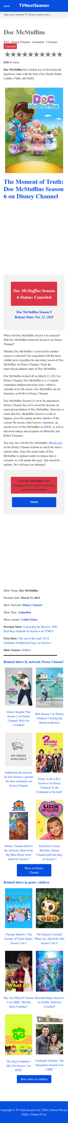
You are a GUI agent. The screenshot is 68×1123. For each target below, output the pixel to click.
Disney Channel (32, 605)
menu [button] (7, 6)
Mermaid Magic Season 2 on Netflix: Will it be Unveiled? (49, 1002)
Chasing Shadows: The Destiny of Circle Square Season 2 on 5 (19, 938)
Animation (24, 612)
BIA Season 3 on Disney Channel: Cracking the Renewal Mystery (49, 718)
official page (55, 443)
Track (34, 502)
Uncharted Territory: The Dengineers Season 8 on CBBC (49, 1065)
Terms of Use (38, 1114)
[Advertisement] (34, 238)
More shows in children (34, 1079)
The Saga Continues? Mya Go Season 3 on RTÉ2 (18, 1065)
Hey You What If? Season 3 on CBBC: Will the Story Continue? (19, 1002)
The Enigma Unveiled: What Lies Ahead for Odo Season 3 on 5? (49, 938)
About (53, 1110)
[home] (34, 6)
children (26, 650)
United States (29, 619)
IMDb (47, 427)
